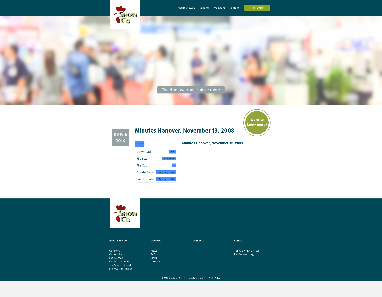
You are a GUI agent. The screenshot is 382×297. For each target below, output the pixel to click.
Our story (114, 250)
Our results (115, 254)
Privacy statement (200, 278)
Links (154, 258)
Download (140, 144)
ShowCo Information (121, 268)
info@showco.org (244, 254)
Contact (234, 8)
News (154, 250)
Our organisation (119, 261)
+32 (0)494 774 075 (249, 250)
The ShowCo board (120, 265)
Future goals (116, 258)
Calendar (156, 261)
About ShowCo (186, 8)
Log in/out (257, 8)
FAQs (154, 254)
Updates (204, 8)
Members (219, 8)
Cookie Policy (214, 278)
